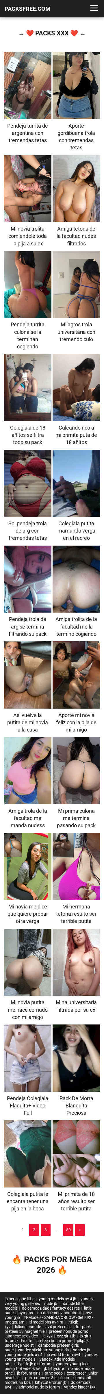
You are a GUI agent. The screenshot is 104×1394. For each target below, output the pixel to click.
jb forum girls (28, 1373)
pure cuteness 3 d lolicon (47, 1377)
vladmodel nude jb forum (38, 1387)
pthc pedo (54, 1373)
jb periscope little (19, 1299)
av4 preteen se (58, 1326)
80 (68, 1230)
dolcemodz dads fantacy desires (51, 1308)
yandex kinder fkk (79, 1387)
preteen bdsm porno (54, 1340)
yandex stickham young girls (43, 1350)
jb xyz (47, 1336)
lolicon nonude (28, 1326)
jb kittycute (54, 1368)
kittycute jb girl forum (32, 1364)
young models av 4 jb (57, 1299)
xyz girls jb (66, 1336)
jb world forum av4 (63, 1354)
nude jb (50, 1303)
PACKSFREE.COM (28, 8)
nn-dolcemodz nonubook (59, 1312)
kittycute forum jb (50, 1382)
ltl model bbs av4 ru (46, 1322)
